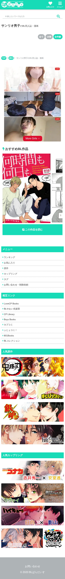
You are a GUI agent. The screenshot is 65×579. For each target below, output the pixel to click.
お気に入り (50, 7)
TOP (4, 58)
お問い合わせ (32, 566)
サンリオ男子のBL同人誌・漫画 (30, 58)
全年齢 (58, 36)
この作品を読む (34, 229)
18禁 (49, 36)
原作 (11, 58)
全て (41, 36)
